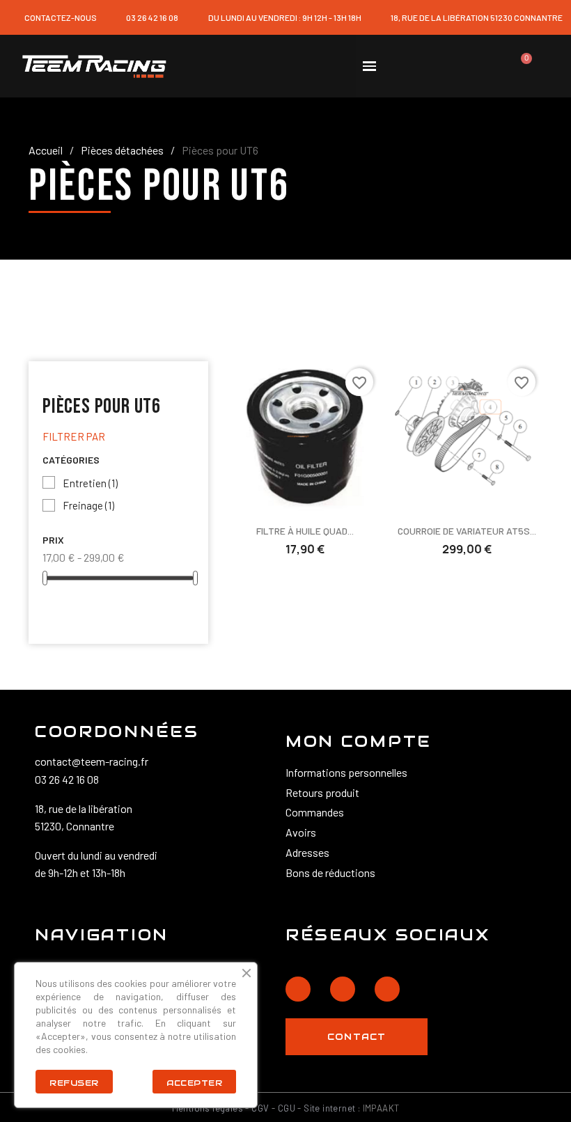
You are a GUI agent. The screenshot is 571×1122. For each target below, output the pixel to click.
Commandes (315, 812)
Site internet (329, 1108)
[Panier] (521, 66)
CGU (286, 1108)
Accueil (46, 150)
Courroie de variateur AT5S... (467, 531)
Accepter (194, 1082)
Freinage (88, 505)
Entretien (90, 483)
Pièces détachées (122, 150)
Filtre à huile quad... (305, 531)
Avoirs (301, 832)
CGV (260, 1108)
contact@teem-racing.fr (91, 761)
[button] (418, 66)
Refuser (74, 1082)
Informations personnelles (346, 772)
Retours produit (322, 792)
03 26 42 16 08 (67, 779)
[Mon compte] (470, 66)
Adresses (307, 852)
